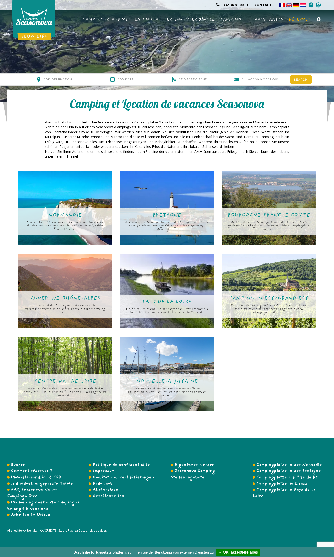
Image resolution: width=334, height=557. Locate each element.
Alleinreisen (105, 490)
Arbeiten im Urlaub (30, 515)
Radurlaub (103, 484)
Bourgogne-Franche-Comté (269, 216)
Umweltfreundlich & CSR (36, 477)
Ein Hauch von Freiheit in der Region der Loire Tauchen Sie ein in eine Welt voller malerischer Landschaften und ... (167, 310)
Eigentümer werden (195, 465)
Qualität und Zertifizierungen (123, 477)
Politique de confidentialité (121, 465)
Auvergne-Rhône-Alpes (65, 299)
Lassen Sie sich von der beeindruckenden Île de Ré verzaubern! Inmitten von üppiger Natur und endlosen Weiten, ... (167, 392)
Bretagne (167, 216)
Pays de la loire (167, 302)
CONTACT (263, 4)
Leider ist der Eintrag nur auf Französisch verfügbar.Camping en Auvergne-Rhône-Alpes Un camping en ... (65, 309)
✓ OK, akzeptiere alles (238, 552)
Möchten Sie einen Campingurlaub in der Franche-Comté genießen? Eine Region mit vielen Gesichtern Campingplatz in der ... (268, 226)
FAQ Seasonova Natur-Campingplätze (32, 493)
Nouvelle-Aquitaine (167, 382)
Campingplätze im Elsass (281, 484)
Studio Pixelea (68, 530)
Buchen (18, 465)
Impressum (104, 471)
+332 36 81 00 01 (234, 4)
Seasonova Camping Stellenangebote (193, 474)
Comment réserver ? (31, 471)
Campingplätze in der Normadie (289, 465)
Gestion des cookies (92, 530)
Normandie (65, 216)
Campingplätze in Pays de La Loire (284, 493)
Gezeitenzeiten (108, 496)
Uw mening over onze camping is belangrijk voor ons (43, 506)
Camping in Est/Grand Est (268, 299)
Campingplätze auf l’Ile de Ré (287, 477)
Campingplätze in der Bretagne (288, 471)
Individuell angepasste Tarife (42, 484)
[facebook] (312, 4)
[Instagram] (319, 4)
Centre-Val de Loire (65, 382)
